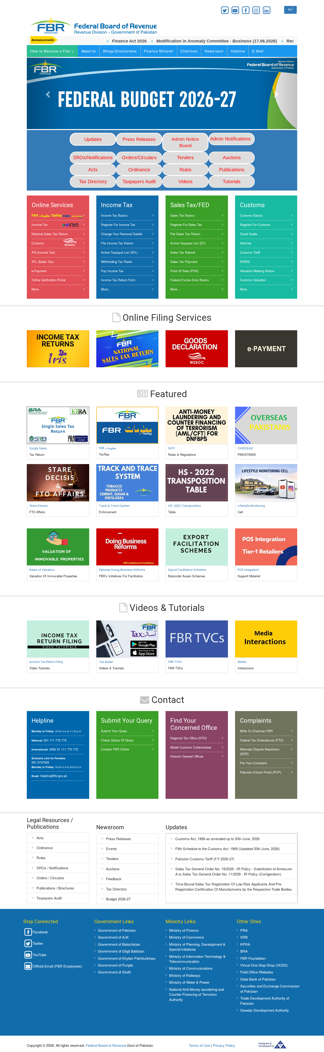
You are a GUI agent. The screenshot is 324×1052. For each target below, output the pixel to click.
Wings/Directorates (120, 50)
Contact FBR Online (115, 749)
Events (111, 848)
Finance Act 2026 (110, 41)
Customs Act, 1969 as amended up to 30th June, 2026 (217, 838)
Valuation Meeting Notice (257, 271)
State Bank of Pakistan (258, 979)
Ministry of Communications (191, 968)
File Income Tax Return (117, 243)
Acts (40, 837)
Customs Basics (251, 215)
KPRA (245, 944)
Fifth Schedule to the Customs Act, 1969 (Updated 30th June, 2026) (227, 848)
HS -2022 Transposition (184, 505)
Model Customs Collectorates (190, 747)
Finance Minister (158, 50)
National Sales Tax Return (50, 234)
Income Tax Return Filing (46, 662)
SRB (244, 937)
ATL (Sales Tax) (43, 261)
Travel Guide (248, 234)
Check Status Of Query (117, 740)
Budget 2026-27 (118, 898)
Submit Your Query (114, 731)
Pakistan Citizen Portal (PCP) (260, 772)
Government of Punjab (115, 965)
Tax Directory (116, 888)
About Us (88, 50)
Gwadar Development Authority (264, 1010)
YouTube (39, 954)
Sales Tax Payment (183, 261)
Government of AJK (113, 937)
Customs (38, 243)
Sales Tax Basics (182, 215)
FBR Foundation (252, 958)
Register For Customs (255, 224)
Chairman (189, 50)
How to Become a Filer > (52, 50)
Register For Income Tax (118, 224)
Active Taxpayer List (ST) (187, 243)
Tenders (112, 858)
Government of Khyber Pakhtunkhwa (126, 958)
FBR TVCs (175, 662)
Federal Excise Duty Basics (189, 280)
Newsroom (214, 50)
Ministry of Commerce (186, 937)
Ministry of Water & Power (189, 982)
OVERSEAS (245, 448)
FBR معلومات (107, 448)
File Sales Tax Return (185, 234)
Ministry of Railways (184, 975)
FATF (171, 448)
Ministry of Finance (184, 930)
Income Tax (40, 224)
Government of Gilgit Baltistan (121, 951)
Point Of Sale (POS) (184, 271)
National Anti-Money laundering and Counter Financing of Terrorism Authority (196, 994)
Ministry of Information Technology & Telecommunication (197, 959)
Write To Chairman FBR (256, 731)
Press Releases (118, 838)
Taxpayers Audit (49, 897)
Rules (41, 857)
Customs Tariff (250, 252)
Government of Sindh (114, 971)
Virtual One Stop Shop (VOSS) (264, 965)
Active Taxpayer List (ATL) (119, 252)
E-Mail (258, 50)
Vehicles (245, 243)
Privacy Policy (224, 1045)
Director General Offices (187, 756)
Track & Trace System (114, 505)
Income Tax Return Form (118, 280)
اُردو (290, 10)
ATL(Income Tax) (43, 252)
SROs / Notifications (52, 867)
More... (106, 289)
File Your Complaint (253, 763)
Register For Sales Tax (186, 224)
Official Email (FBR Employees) (57, 966)
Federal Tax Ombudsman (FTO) (261, 740)
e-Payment (39, 271)
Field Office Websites (256, 971)
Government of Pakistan (117, 930)
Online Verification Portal (48, 280)
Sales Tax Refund (182, 252)
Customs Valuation (253, 280)
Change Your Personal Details (122, 234)
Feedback (113, 878)
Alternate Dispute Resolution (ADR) (259, 751)
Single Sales (38, 448)
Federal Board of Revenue (106, 1045)
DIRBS (245, 261)
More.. (36, 289)
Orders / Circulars (50, 877)
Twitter (38, 943)
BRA (244, 951)
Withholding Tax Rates (116, 261)
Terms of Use (199, 1045)
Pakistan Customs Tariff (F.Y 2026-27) (204, 858)
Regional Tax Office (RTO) (188, 738)
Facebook (40, 931)
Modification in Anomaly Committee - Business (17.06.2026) (198, 41)
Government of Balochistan (119, 944)
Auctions (113, 868)
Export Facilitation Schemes (187, 570)
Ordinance (45, 847)
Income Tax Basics (114, 215)
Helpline (238, 50)
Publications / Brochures (55, 887)
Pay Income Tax (112, 271)
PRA (244, 930)
